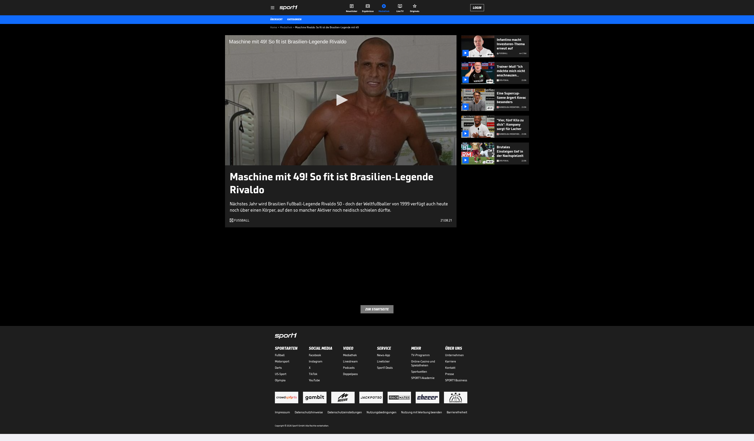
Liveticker (383, 361)
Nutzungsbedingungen (381, 412)
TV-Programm (420, 355)
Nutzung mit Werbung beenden (421, 412)
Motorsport (282, 361)
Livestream (350, 361)
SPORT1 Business (456, 380)
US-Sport (280, 374)
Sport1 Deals (385, 368)
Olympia (280, 380)
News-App (383, 355)
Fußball (280, 355)
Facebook (315, 355)
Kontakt (450, 368)
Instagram (315, 361)
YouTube (314, 380)
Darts (278, 368)
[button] (341, 100)
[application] (341, 100)
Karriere (450, 361)
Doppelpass (350, 374)
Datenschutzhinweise (309, 412)
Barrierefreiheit (457, 412)
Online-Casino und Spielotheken (423, 363)
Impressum (282, 412)
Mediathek (350, 355)
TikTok (313, 374)
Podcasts (349, 368)
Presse (449, 374)
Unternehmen (454, 355)
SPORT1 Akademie (423, 378)
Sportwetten (419, 371)
